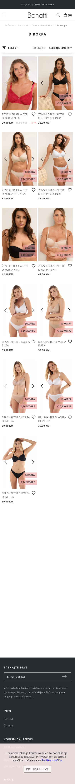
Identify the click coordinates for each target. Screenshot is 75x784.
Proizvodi (23, 25)
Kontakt (8, 719)
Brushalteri (47, 25)
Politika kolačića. (52, 760)
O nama (8, 725)
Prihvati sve (37, 769)
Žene (35, 25)
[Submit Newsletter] (64, 677)
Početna (10, 25)
